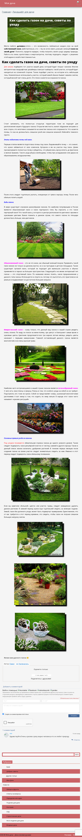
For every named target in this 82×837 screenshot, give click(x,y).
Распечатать (23, 664)
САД (8, 812)
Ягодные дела (11, 825)
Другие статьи (11, 776)
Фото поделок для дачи (15, 821)
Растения (9, 807)
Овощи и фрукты (12, 789)
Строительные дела (13, 816)
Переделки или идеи (14, 798)
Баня (8, 767)
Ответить (77, 740)
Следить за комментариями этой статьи (17, 714)
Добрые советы (12, 771)
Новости (6, 785)
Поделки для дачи (13, 803)
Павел (12, 664)
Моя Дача (10, 780)
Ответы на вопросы (13, 794)
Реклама (67, 835)
